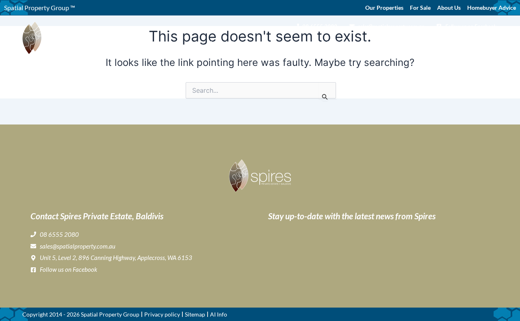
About (240, 43)
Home (216, 43)
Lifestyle (335, 43)
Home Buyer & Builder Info (399, 43)
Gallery (307, 43)
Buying (273, 43)
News (460, 43)
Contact (485, 43)
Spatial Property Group (110, 314)
